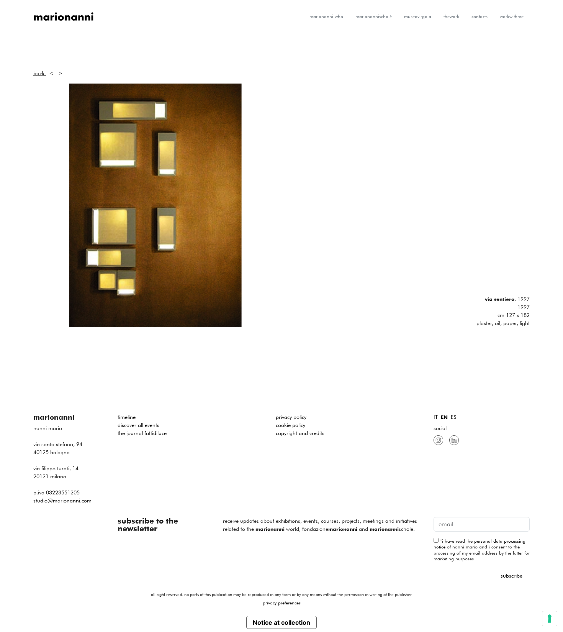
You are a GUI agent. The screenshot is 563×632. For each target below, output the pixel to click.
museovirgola (417, 16)
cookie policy (290, 425)
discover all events (138, 425)
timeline (127, 417)
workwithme (512, 16)
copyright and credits (300, 433)
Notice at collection (281, 622)
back (39, 73)
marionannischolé (373, 16)
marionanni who (326, 16)
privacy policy (291, 417)
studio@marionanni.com (62, 500)
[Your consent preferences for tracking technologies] (549, 618)
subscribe (511, 576)
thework (451, 16)
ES (453, 417)
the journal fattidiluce (142, 433)
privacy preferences (282, 603)
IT (436, 417)
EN (444, 417)
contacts (479, 16)
